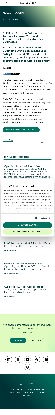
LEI (27, 3)
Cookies (41, 392)
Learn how (36, 340)
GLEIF (5, 3)
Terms (19, 389)
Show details (41, 218)
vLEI (33, 3)
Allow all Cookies (28, 225)
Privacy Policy (29, 392)
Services (18, 340)
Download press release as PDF (20, 129)
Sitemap (26, 395)
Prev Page (8, 140)
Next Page (46, 143)
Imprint (11, 389)
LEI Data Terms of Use (34, 389)
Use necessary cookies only (27, 231)
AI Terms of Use (13, 392)
